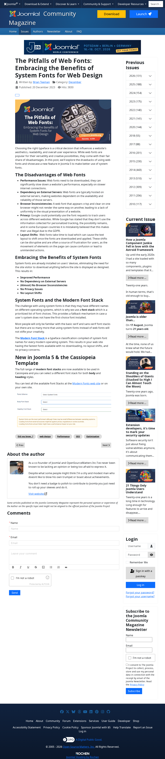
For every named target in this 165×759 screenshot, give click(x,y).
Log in (140, 585)
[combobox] (156, 4)
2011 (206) (135, 195)
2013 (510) (135, 178)
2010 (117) (135, 204)
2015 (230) (135, 161)
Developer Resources (131, 4)
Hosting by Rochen (82, 757)
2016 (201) (135, 153)
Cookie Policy (70, 727)
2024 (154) (135, 93)
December (75, 82)
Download (111, 14)
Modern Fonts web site (86, 383)
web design (45, 436)
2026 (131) (135, 76)
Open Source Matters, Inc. (79, 747)
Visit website (36, 494)
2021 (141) (135, 118)
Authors (38, 31)
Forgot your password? (140, 592)
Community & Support (97, 4)
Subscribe (134, 691)
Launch (141, 14)
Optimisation (92, 436)
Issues (25, 31)
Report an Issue (142, 727)
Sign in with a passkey (143, 573)
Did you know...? (25, 436)
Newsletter (54, 31)
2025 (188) (135, 84)
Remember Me (139, 562)
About (68, 31)
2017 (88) (134, 144)
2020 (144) (135, 127)
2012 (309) (135, 187)
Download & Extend (37, 4)
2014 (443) (135, 170)
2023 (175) (135, 101)
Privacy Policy (137, 684)
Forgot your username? (140, 596)
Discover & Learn (66, 4)
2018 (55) (134, 135)
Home (13, 31)
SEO (78, 436)
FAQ (79, 31)
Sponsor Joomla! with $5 (96, 727)
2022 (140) (135, 110)
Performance (63, 436)
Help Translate (122, 727)
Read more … (138, 278)
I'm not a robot (142, 658)
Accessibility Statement (27, 727)
